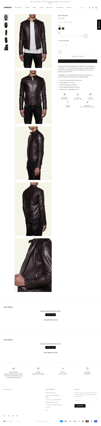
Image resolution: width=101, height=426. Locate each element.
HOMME (27, 7)
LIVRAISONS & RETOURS (51, 402)
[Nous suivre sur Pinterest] (17, 416)
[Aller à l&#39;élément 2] (6, 25)
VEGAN (41, 7)
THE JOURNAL (59, 7)
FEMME (34, 7)
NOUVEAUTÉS (18, 7)
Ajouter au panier (77, 56)
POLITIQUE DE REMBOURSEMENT (53, 405)
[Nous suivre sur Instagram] (13, 416)
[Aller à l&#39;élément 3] (6, 32)
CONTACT (69, 7)
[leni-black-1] (59, 28)
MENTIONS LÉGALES (50, 393)
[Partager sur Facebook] (64, 22)
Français (82, 7)
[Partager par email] (71, 22)
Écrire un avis (50, 315)
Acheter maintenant (77, 61)
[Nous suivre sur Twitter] (8, 416)
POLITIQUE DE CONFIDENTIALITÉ (53, 400)
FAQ (46, 410)
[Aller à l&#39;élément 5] (6, 47)
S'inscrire (80, 406)
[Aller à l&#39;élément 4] (6, 40)
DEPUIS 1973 (49, 7)
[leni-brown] (63, 28)
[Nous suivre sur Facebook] (4, 416)
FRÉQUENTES (67, 106)
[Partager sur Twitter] (67, 22)
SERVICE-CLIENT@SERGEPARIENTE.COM (87, 107)
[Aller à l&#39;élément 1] (6, 17)
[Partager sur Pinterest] (69, 22)
